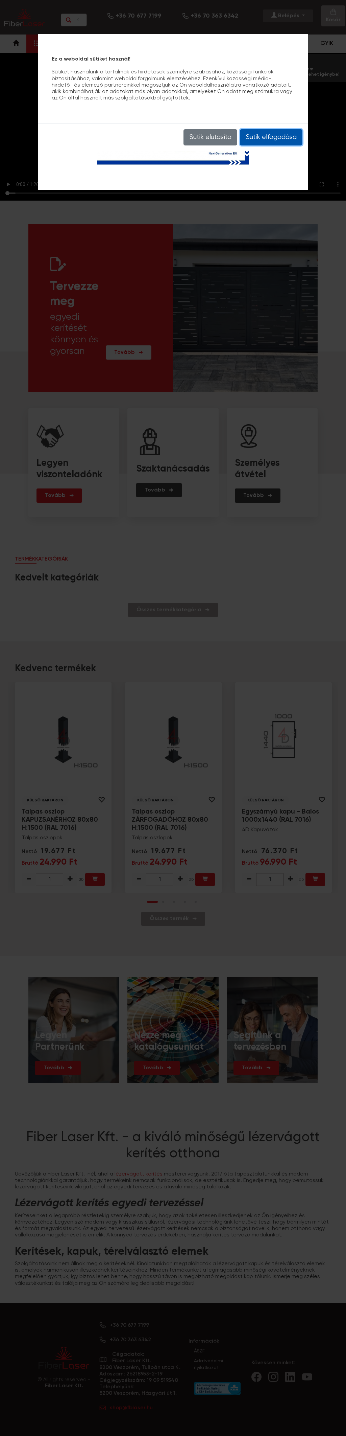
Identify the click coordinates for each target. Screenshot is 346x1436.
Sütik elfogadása (271, 137)
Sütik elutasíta (210, 137)
